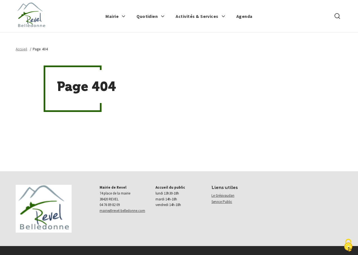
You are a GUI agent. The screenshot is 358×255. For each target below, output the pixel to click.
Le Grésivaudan (222, 195)
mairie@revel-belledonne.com (122, 210)
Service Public (221, 201)
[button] (115, 16)
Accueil (21, 49)
